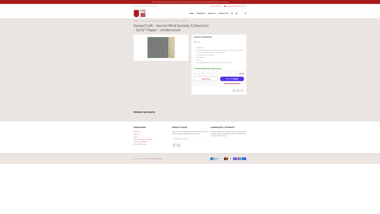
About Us (212, 13)
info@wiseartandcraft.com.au (236, 6)
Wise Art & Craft (155, 159)
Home (191, 13)
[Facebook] (174, 145)
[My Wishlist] (241, 13)
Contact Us (223, 13)
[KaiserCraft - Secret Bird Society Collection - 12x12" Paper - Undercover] (161, 47)
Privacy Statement (140, 144)
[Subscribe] (205, 138)
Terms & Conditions (140, 142)
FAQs (135, 137)
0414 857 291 (216, 6)
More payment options (232, 83)
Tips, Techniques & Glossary (143, 139)
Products (201, 13)
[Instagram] (179, 145)
